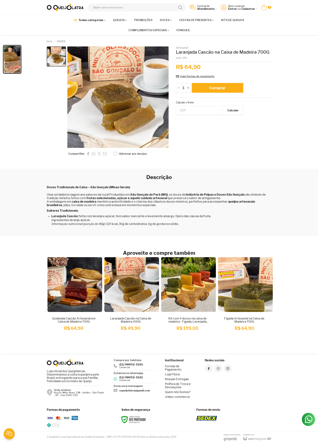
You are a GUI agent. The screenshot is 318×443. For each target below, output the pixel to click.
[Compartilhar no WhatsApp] (94, 154)
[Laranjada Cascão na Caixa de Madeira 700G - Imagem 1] (56, 56)
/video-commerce (177, 397)
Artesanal (182, 47)
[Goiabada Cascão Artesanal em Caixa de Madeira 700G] (73, 299)
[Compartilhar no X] (99, 154)
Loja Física (172, 374)
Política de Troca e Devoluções (178, 385)
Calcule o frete (185, 102)
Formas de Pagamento (173, 367)
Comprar (217, 88)
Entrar (232, 8)
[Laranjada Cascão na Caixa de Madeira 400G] (130, 299)
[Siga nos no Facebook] (209, 368)
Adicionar (80, 317)
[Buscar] (180, 7)
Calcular (233, 110)
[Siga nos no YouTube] (218, 368)
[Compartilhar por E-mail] (105, 154)
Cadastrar (248, 8)
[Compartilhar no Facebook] (88, 154)
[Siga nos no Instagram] (228, 368)
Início (50, 41)
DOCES (61, 41)
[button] (56, 56)
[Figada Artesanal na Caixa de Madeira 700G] (244, 299)
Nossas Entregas (177, 379)
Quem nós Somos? (177, 392)
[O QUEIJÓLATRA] (65, 7)
